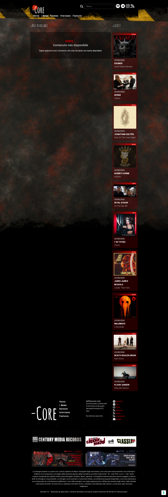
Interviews (65, 16)
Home (36, 16)
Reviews (54, 16)
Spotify (119, 401)
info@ (118, 419)
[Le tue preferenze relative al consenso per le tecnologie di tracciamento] (163, 492)
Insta (118, 407)
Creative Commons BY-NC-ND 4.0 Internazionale (110, 492)
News (45, 16)
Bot (117, 404)
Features (77, 16)
